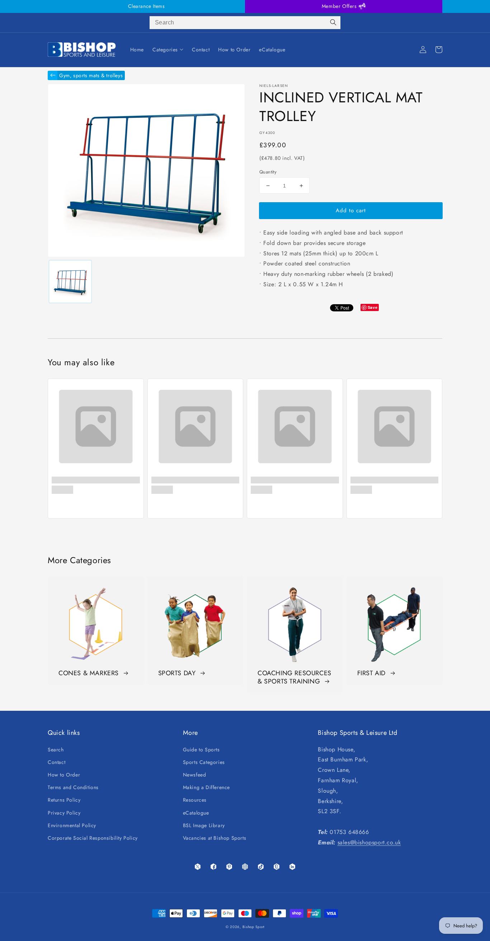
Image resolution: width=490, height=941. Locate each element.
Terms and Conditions (73, 787)
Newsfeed (194, 774)
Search (56, 749)
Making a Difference (206, 787)
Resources (195, 799)
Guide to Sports (201, 749)
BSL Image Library (204, 825)
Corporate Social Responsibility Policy (93, 838)
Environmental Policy (72, 825)
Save (372, 307)
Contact (56, 762)
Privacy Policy (64, 812)
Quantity (268, 171)
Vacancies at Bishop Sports (214, 838)
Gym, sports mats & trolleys (91, 75)
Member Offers (340, 6)
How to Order (64, 774)
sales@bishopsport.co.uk (369, 842)
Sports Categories (204, 762)
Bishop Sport (253, 927)
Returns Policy (64, 799)
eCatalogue (196, 812)
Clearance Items (146, 6)
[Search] (333, 22)
